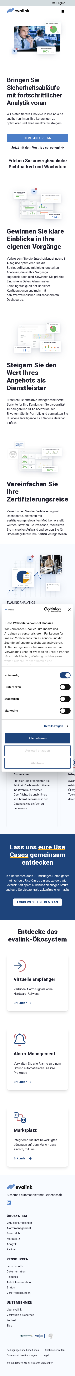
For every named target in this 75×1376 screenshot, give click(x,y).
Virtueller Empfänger (19, 1222)
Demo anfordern (37, 138)
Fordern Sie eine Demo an (37, 902)
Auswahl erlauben (37, 750)
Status (11, 1287)
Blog (9, 1325)
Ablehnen (37, 763)
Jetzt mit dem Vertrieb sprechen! (35, 147)
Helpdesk (12, 1276)
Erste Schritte (15, 1266)
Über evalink (14, 1309)
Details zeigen (53, 726)
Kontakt (11, 1320)
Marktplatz (13, 1238)
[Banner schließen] (69, 609)
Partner (11, 1249)
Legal (46, 1355)
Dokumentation (16, 1271)
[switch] (65, 687)
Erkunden (20, 1003)
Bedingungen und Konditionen (23, 1350)
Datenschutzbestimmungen (22, 1355)
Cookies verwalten (55, 1350)
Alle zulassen (37, 738)
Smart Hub (13, 1233)
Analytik (12, 1244)
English (61, 3)
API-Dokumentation (19, 1282)
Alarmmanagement (19, 1228)
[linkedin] (37, 1202)
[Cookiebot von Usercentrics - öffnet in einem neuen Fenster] (45, 609)
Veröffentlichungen (19, 1292)
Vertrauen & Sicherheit (20, 1314)
